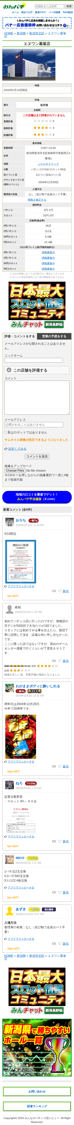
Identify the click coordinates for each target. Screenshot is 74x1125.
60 (32, 858)
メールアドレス (15, 419)
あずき (21, 909)
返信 (66, 591)
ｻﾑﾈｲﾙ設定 (68, 12)
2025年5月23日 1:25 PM (28, 612)
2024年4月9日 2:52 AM (28, 788)
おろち (21, 520)
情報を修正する (37, 199)
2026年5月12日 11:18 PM (30, 525)
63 (34, 909)
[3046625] (59, 591)
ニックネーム (14, 355)
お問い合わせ (37, 1091)
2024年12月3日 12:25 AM (30, 695)
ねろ (19, 783)
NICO (20, 858)
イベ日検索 (54, 12)
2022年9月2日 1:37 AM (28, 862)
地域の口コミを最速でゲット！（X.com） (37, 497)
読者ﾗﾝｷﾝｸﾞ (40, 12)
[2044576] (59, 841)
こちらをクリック (48, 163)
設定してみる (17, 448)
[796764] (59, 892)
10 (31, 783)
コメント (11, 378)
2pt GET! (13, 897)
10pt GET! (13, 771)
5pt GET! (13, 846)
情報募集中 (48, 252)
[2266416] (59, 766)
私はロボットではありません (27, 432)
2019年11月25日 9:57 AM (30, 914)
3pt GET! (13, 595)
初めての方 (27, 12)
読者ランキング (37, 1106)
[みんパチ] (13, 7)
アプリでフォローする (21, 586)
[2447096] (59, 661)
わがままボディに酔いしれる (38, 686)
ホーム (15, 12)
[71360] (59, 943)
